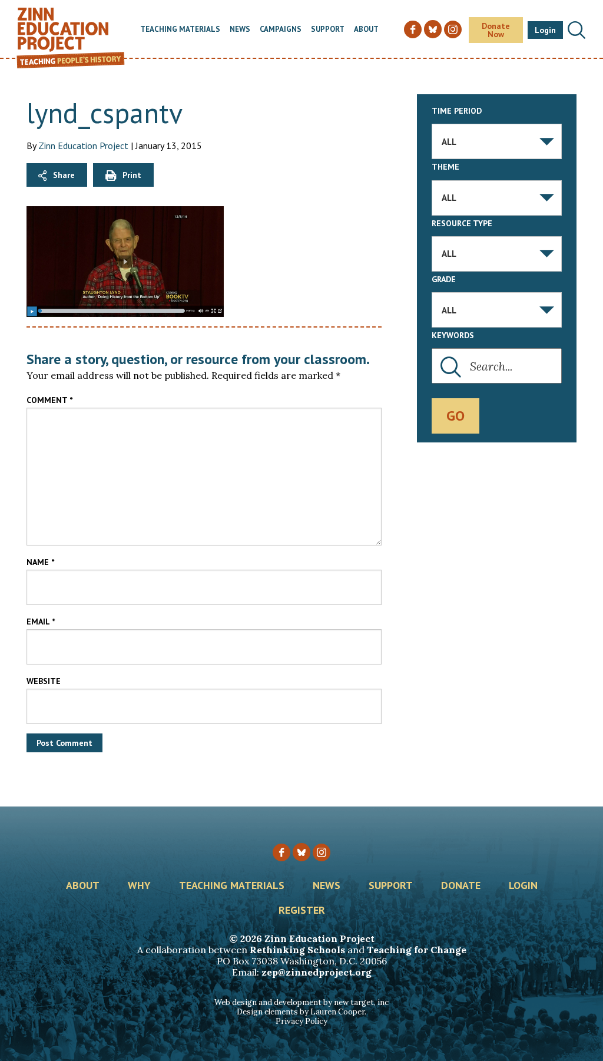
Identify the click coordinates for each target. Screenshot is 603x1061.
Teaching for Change (416, 950)
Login (545, 30)
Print (131, 175)
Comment (49, 400)
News (240, 29)
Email (40, 621)
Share (64, 175)
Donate (461, 886)
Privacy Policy (301, 1021)
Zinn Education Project (83, 145)
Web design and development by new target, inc (301, 1002)
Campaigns (281, 29)
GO (455, 415)
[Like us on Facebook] (281, 852)
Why (139, 886)
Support (327, 29)
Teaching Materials (180, 29)
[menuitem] (180, 29)
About (366, 29)
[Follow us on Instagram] (321, 852)
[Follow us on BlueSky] (301, 852)
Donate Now (496, 30)
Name (40, 562)
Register (302, 911)
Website (43, 681)
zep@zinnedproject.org (316, 972)
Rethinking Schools (297, 950)
